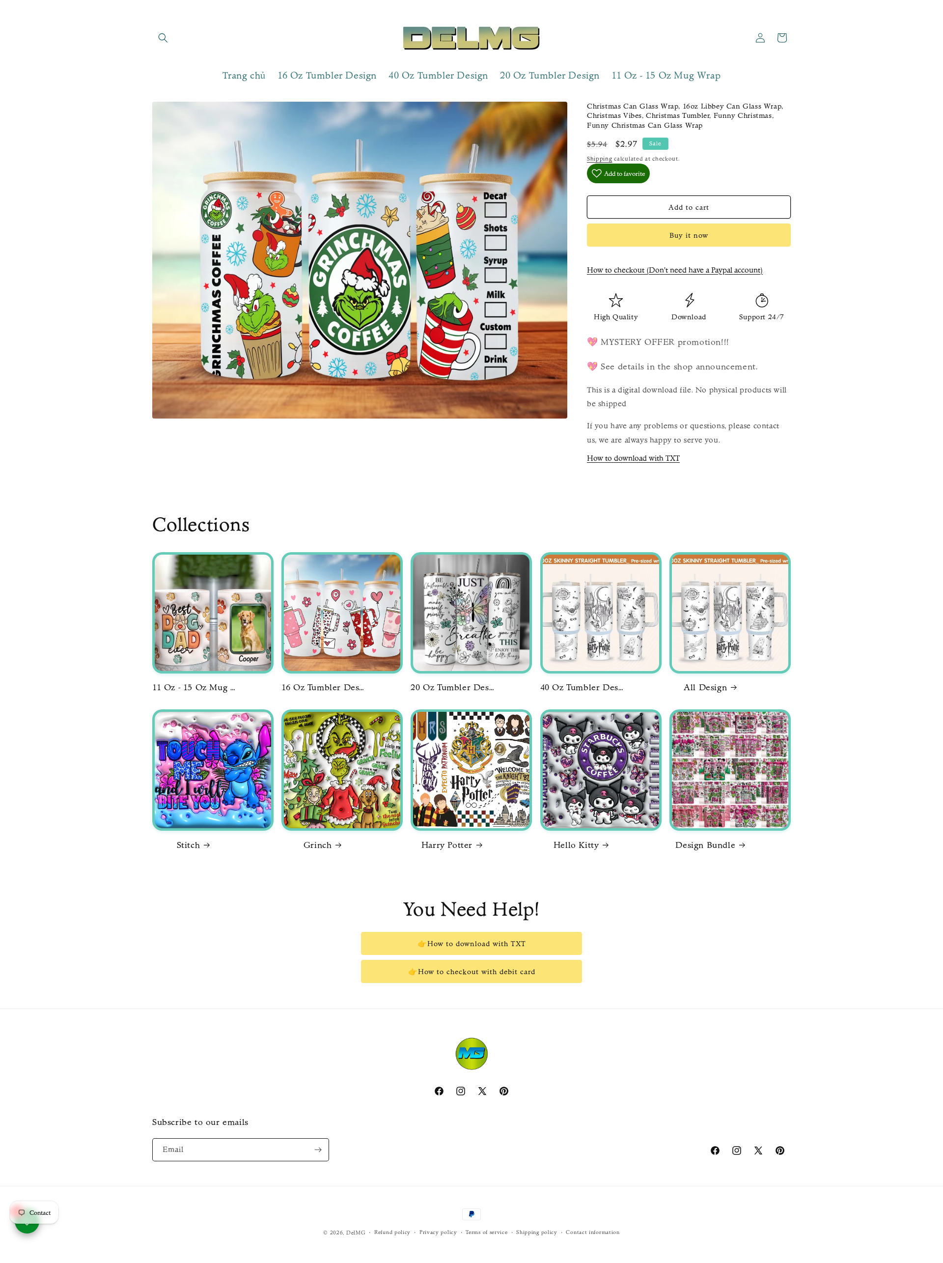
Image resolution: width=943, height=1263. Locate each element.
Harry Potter (446, 845)
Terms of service (486, 1232)
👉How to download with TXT (471, 943)
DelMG (356, 1233)
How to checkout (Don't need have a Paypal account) (675, 270)
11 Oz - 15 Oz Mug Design (194, 687)
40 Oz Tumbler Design (582, 687)
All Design (705, 687)
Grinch (318, 845)
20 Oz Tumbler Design (452, 687)
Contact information (592, 1232)
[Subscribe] (318, 1149)
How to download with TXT (633, 458)
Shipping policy (536, 1232)
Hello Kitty (576, 845)
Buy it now (688, 235)
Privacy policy (438, 1232)
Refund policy (392, 1232)
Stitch (188, 845)
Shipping (599, 158)
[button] (163, 38)
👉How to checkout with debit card (471, 971)
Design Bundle (705, 845)
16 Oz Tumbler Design (323, 687)
